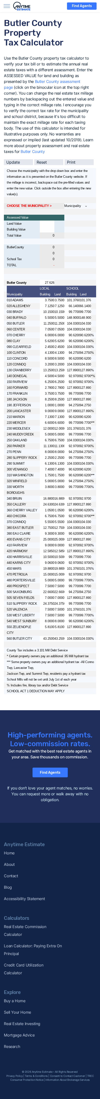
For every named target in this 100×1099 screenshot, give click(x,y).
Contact (11, 875)
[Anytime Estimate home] (24, 6)
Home (9, 853)
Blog (8, 887)
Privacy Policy (14, 1076)
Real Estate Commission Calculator (25, 930)
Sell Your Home (17, 1012)
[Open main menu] (7, 6)
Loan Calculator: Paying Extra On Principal (33, 949)
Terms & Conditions (36, 1076)
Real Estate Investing (22, 1023)
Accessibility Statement (24, 898)
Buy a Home (14, 1000)
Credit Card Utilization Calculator (23, 969)
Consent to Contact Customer (67, 1076)
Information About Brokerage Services (67, 1079)
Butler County (33, 151)
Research (12, 1046)
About (9, 864)
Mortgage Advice (19, 1035)
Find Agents (82, 6)
